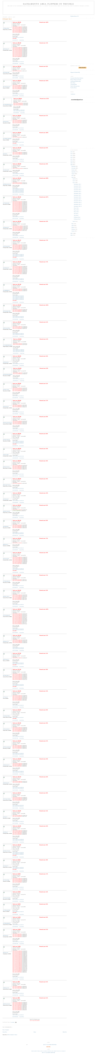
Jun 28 (74, 179)
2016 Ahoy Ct (5, 832)
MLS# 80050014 (15, 365)
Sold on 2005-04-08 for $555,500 (18, 993)
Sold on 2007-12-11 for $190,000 (18, 216)
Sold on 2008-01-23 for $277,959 (18, 142)
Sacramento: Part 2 (77, 186)
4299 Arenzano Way (6, 328)
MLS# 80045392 (15, 63)
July (72, 175)
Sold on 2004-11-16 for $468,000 (18, 771)
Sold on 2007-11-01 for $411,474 (18, 806)
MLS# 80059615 (15, 720)
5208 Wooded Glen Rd (7, 184)
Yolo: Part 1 (76, 213)
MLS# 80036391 (15, 336)
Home (35, 1032)
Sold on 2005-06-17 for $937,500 (18, 235)
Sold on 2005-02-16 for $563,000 (18, 772)
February (73, 229)
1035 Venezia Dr (6, 406)
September (74, 171)
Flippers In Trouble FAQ (75, 72)
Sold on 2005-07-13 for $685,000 (18, 255)
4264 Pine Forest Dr (6, 511)
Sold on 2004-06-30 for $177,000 (18, 189)
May (73, 223)
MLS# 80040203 (15, 926)
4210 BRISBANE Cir (6, 290)
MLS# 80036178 (15, 606)
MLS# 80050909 (15, 666)
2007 (72, 233)
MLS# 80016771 (15, 380)
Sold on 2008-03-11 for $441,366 (18, 298)
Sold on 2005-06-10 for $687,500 (18, 254)
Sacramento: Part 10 (78, 200)
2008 (72, 164)
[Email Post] (15, 1022)
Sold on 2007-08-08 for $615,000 (18, 378)
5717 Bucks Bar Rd (6, 581)
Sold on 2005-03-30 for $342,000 (18, 852)
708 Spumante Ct (6, 227)
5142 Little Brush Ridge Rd (7, 374)
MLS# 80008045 (16, 112)
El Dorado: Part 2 (77, 219)
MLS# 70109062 (15, 650)
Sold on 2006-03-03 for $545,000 (18, 441)
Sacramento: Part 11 (78, 202)
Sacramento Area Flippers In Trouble (48, 4)
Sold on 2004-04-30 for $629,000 (18, 350)
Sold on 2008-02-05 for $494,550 (18, 911)
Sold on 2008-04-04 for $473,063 (18, 569)
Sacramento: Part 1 (77, 184)
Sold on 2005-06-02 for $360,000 (18, 821)
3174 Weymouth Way (6, 910)
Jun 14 (74, 182)
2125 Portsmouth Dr (6, 246)
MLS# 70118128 (15, 194)
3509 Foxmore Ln (6, 659)
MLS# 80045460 (15, 129)
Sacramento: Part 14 (78, 206)
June (73, 177)
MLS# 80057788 (15, 237)
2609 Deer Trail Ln (6, 596)
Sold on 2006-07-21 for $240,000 (18, 190)
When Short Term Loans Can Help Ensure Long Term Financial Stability (48, 1051)
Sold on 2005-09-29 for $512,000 (18, 805)
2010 (72, 161)
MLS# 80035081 (15, 490)
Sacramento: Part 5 (77, 191)
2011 (72, 159)
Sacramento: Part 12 (78, 204)
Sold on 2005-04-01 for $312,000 (18, 684)
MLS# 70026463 (15, 823)
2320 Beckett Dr (6, 362)
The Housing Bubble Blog (76, 81)
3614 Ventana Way (6, 72)
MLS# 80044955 (15, 95)
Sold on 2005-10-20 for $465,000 (18, 705)
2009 (72, 162)
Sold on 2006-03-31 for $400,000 (18, 753)
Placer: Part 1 (76, 208)
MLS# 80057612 (15, 445)
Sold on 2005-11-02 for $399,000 (18, 532)
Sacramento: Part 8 (77, 197)
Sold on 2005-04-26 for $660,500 (18, 278)
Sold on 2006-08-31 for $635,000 (18, 500)
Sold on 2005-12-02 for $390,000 (18, 604)
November (74, 168)
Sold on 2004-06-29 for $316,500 (18, 295)
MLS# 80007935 (15, 397)
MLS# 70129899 (15, 175)
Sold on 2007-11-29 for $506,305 (18, 788)
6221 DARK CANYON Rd (7, 138)
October (73, 170)
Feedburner (73, 94)
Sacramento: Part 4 (77, 189)
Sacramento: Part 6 (77, 193)
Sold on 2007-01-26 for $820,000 (18, 787)
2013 (72, 155)
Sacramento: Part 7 (77, 195)
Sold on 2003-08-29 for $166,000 (18, 188)
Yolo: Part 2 (76, 215)
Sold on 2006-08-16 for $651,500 (18, 363)
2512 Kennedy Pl (6, 558)
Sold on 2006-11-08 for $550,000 (18, 754)
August (73, 173)
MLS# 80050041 (16, 353)
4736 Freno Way (6, 454)
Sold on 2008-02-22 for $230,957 (18, 717)
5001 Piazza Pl (5, 935)
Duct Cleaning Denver (49, 1044)
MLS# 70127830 (15, 218)
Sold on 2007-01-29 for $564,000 (18, 568)
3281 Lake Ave (5, 952)
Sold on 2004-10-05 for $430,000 (18, 296)
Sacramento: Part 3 (77, 187)
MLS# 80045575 (15, 549)
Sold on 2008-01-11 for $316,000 (18, 37)
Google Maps (21, 63)
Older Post (65, 1032)
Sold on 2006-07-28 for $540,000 (18, 839)
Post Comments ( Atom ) (12, 1034)
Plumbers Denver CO (75, 16)
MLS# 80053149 (15, 281)
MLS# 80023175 (15, 688)
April (73, 225)
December (74, 166)
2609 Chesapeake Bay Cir (7, 422)
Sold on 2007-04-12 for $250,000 (18, 977)
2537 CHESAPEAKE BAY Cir (8, 104)
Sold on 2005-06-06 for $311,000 (18, 585)
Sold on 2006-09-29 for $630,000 (18, 334)
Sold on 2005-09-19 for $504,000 (18, 297)
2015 (72, 151)
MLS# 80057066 (15, 943)
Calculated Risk (74, 84)
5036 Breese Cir (6, 641)
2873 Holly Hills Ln (6, 675)
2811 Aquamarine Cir (6, 86)
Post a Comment (6, 1029)
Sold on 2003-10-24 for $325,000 (18, 316)
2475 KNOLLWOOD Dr (7, 923)
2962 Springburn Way (6, 311)
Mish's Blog (73, 82)
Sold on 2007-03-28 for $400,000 (18, 317)
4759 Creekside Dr (6, 729)
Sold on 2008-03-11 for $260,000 (18, 853)
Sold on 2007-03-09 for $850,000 (18, 941)
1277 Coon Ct (5, 697)
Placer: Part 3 (76, 211)
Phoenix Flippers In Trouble (76, 79)
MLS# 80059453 (15, 502)
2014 (72, 153)
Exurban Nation (74, 87)
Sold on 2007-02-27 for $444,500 (18, 899)
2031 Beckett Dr (6, 499)
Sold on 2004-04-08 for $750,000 (18, 647)
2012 (72, 157)
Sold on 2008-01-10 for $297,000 (18, 685)
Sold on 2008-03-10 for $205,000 (18, 629)
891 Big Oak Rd (5, 121)
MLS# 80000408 (15, 572)
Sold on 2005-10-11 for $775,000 (18, 474)
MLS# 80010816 (15, 1016)
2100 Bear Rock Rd (6, 439)
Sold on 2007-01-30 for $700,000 (18, 61)
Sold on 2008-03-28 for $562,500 (18, 663)
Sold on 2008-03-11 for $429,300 (18, 442)
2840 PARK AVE (5, 526)
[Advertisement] (48, 11)
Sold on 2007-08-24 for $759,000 (18, 351)
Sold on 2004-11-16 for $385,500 (18, 887)
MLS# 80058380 (15, 914)
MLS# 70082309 (15, 413)
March (73, 227)
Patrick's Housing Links (75, 86)
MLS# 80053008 (15, 430)
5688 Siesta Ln (5, 544)
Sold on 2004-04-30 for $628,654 (18, 349)
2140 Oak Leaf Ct (6, 389)
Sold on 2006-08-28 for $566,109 (18, 159)
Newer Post (5, 1032)
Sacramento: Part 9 (77, 198)
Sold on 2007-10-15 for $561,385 (18, 279)
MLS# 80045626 (15, 302)
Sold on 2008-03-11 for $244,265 (18, 867)
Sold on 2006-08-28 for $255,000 (18, 736)
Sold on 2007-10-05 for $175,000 (18, 192)
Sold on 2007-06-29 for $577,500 (18, 456)
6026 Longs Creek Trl (6, 484)
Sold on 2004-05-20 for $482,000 (18, 333)
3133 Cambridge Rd (6, 615)
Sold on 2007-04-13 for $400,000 (18, 924)
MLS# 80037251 (15, 517)
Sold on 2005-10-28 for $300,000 (18, 515)
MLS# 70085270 (15, 632)
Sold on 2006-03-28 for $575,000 (18, 488)
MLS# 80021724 (15, 535)
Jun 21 (74, 180)
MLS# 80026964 (15, 319)
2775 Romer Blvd (6, 28)
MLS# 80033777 (15, 587)
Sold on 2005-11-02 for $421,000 (18, 533)
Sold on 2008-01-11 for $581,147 (18, 256)
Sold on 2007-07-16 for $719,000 (18, 648)
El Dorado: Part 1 (77, 217)
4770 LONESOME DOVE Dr (7, 345)
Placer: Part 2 (76, 210)
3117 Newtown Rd (6, 203)
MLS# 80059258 (15, 901)
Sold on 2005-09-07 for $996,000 (18, 173)
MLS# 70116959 (15, 77)
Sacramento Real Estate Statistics (77, 78)
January (73, 231)
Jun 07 (74, 221)
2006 (72, 235)
